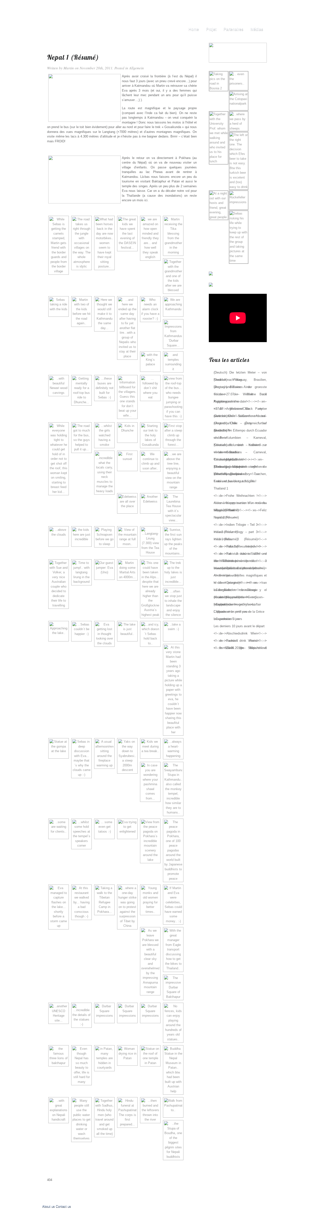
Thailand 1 (221, 488)
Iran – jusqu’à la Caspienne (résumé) (239, 568)
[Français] (259, 7)
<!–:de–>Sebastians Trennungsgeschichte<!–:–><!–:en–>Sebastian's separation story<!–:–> (239, 459)
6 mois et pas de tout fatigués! (235, 481)
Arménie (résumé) (226, 575)
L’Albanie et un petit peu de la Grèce (239, 611)
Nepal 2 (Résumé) (226, 510)
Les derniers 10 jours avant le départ (239, 626)
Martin (68, 67)
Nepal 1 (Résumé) (226, 517)
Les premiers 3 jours (228, 619)
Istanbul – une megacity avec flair (237, 604)
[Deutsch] (248, 7)
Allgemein (136, 67)
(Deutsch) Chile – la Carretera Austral (240, 416)
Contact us (63, 1206)
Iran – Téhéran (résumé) (230, 561)
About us (48, 1206)
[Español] (264, 7)
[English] (254, 7)
